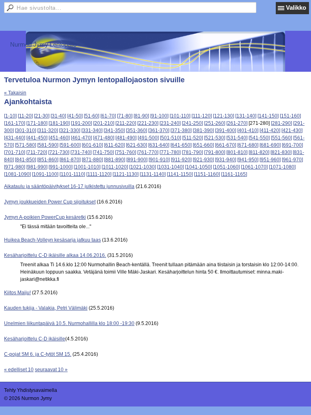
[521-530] (214, 138)
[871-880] (92, 160)
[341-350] (114, 130)
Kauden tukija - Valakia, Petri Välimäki (45, 308)
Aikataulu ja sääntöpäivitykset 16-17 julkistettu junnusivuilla (69, 186)
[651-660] (203, 145)
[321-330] (69, 130)
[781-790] (192, 152)
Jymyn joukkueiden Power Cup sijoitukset (50, 202)
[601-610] (92, 145)
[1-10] (10, 116)
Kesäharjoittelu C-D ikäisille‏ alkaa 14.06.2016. (55, 255)
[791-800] (214, 152)
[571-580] (25, 145)
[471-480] (103, 138)
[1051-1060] (226, 167)
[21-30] (41, 116)
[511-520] (192, 138)
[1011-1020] (115, 167)
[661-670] (225, 145)
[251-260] (214, 123)
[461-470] (81, 138)
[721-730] (58, 152)
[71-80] (124, 116)
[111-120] (202, 116)
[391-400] (225, 130)
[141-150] (268, 116)
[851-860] (47, 160)
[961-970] (292, 160)
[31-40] (58, 116)
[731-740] (81, 152)
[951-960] (270, 160)
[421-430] (291, 130)
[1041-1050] (198, 167)
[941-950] (247, 160)
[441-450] (36, 138)
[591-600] (70, 145)
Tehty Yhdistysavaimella (30, 390)
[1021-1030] (142, 167)
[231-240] (170, 123)
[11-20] (25, 116)
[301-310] (25, 130)
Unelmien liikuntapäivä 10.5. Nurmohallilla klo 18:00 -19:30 (69, 323)
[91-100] (159, 116)
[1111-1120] (98, 174)
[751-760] (125, 152)
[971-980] (14, 167)
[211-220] (125, 123)
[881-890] (114, 160)
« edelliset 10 (19, 369)
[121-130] (223, 116)
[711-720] (36, 152)
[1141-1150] (180, 174)
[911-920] (181, 160)
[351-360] (136, 130)
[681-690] (270, 145)
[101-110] (180, 116)
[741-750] (103, 152)
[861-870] (70, 160)
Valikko (296, 7)
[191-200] (81, 123)
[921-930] (203, 160)
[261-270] (236, 123)
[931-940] (225, 160)
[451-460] (59, 138)
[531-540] (236, 138)
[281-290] (281, 123)
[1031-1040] (170, 167)
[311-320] (47, 130)
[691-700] (292, 145)
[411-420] (270, 130)
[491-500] (148, 138)
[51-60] (91, 116)
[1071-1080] (282, 167)
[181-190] (59, 123)
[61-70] (108, 116)
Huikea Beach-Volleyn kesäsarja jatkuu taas (52, 240)
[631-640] (158, 145)
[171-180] (36, 123)
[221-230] (147, 123)
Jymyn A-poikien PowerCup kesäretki (45, 217)
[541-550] (259, 138)
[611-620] (114, 145)
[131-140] (245, 116)
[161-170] (14, 123)
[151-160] (290, 116)
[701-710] (14, 152)
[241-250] (192, 123)
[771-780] (170, 152)
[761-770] (147, 152)
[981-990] (36, 167)
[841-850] (25, 160)
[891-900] (136, 160)
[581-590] (47, 145)
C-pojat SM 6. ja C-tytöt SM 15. (37, 354)
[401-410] (247, 130)
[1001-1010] (87, 167)
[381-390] (203, 130)
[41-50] (75, 116)
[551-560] (281, 138)
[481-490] (125, 138)
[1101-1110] (72, 174)
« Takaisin (15, 93)
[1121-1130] (125, 174)
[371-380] (181, 130)
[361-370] (158, 130)
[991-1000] (60, 167)
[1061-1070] (254, 167)
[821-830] (281, 152)
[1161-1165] (234, 174)
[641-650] (181, 145)
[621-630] (136, 145)
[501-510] (170, 138)
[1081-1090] (17, 174)
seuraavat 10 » (51, 369)
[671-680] (247, 145)
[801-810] (236, 152)
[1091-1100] (45, 174)
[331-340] (91, 130)
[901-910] (159, 160)
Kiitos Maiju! (17, 292)
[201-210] (103, 123)
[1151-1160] (207, 174)
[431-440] (14, 138)
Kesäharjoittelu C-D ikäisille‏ (34, 339)
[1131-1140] (153, 174)
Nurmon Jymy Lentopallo (43, 44)
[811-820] (259, 152)
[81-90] (141, 116)
